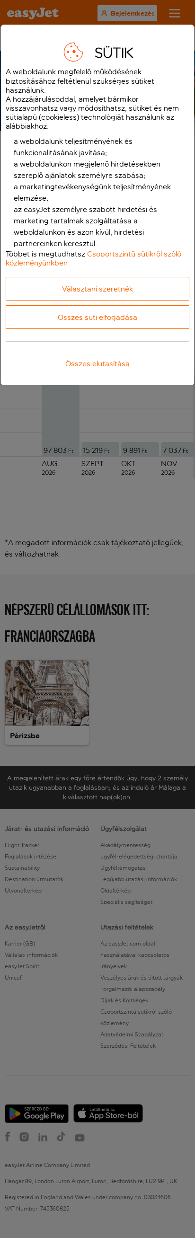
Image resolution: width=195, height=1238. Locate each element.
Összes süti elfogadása (97, 317)
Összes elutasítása (97, 363)
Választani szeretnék (97, 288)
